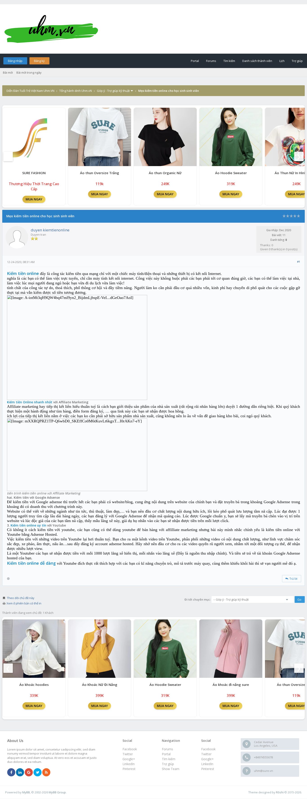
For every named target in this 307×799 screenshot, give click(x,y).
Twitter (206, 754)
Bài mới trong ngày (29, 72)
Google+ (207, 759)
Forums (211, 61)
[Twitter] (37, 772)
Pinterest (207, 769)
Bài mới (8, 72)
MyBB (26, 792)
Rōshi (280, 792)
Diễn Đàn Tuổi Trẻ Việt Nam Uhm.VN (30, 91)
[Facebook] (11, 772)
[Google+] (29, 772)
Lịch (282, 61)
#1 (298, 261)
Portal (195, 61)
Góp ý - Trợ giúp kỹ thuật (113, 91)
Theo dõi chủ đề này (20, 598)
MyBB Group (57, 792)
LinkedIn (207, 764)
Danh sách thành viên (257, 61)
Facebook (208, 749)
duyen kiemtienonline (50, 230)
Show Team (170, 769)
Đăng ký (39, 61)
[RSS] (46, 772)
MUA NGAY (34, 199)
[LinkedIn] (20, 772)
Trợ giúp (297, 61)
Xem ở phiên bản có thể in (24, 603)
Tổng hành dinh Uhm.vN (75, 91)
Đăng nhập (15, 61)
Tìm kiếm (229, 61)
